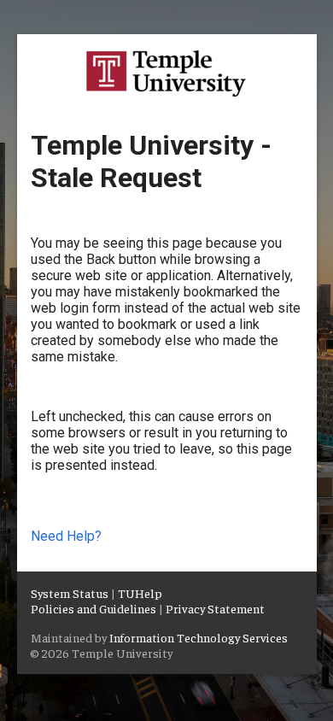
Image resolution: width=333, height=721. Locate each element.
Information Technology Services (198, 637)
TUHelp (140, 593)
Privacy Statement (215, 608)
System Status (69, 593)
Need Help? (66, 536)
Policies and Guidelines (93, 608)
